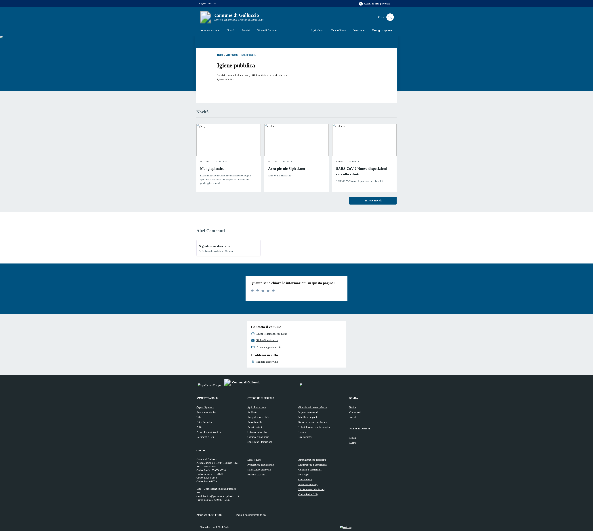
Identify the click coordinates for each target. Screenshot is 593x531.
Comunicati (355, 412)
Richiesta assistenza (257, 474)
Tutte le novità (373, 200)
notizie (204, 161)
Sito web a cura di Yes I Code (214, 527)
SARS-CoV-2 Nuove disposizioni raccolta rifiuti (361, 171)
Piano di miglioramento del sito (251, 515)
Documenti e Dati (205, 437)
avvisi (339, 161)
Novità (230, 30)
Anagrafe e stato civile (258, 417)
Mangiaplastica (212, 169)
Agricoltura (317, 30)
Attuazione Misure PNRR (209, 515)
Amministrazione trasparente (312, 459)
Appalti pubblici (255, 422)
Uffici (199, 417)
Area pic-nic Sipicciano (286, 169)
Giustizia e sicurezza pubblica (312, 407)
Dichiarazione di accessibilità (312, 464)
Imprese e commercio (308, 412)
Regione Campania (207, 3)
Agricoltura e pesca (256, 407)
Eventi (352, 442)
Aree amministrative (206, 412)
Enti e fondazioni (204, 422)
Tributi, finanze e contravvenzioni (314, 427)
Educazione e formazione (259, 442)
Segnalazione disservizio (215, 246)
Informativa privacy (308, 484)
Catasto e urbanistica (257, 432)
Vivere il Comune (267, 30)
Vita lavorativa (305, 437)
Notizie (352, 407)
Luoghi (352, 438)
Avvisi (352, 417)
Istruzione (358, 30)
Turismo (302, 432)
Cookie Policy (305, 479)
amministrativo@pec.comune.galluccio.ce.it (217, 496)
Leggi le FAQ (254, 459)
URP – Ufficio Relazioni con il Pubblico (216, 488)
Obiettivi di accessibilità (310, 469)
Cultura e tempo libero (258, 437)
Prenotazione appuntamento (260, 464)
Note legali (303, 474)
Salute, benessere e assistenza (312, 422)
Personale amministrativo (208, 432)
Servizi (246, 30)
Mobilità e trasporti (307, 417)
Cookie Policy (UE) (308, 494)
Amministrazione (209, 30)
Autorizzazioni (254, 427)
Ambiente (252, 412)
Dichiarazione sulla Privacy (311, 489)
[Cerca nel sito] (390, 17)
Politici (199, 427)
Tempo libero (338, 30)
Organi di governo (205, 407)
